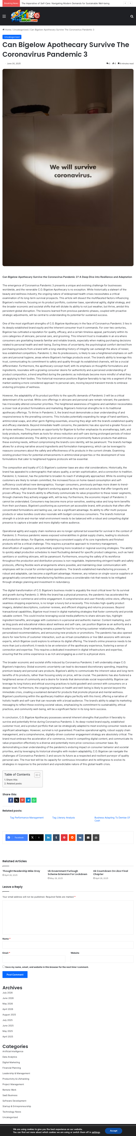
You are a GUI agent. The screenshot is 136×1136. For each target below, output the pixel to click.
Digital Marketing (11, 1062)
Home (7, 29)
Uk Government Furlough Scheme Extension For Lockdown (67, 872)
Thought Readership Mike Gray (21, 871)
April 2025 (7, 1036)
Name (6, 938)
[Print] (96, 837)
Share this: (12, 779)
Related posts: (14, 783)
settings (96, 1132)
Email (6, 953)
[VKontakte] (80, 837)
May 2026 (7, 1003)
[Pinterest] (64, 837)
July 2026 (7, 992)
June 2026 (8, 998)
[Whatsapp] (34, 800)
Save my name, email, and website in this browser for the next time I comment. (47, 967)
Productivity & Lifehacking (15, 1078)
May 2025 (7, 1031)
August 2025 (9, 1014)
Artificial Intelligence (12, 1051)
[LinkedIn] (48, 837)
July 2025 (7, 1020)
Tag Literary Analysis (63, 817)
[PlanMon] (25, 16)
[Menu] (4, 17)
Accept (113, 1130)
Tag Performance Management (27, 817)
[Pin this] (22, 800)
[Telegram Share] (28, 800)
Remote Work (9, 1089)
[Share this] (10, 800)
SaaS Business (9, 1095)
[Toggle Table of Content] (35, 775)
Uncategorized (20, 29)
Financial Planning (11, 1067)
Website (75, 953)
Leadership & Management (16, 1073)
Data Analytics (9, 1056)
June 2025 (8, 1025)
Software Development (14, 1100)
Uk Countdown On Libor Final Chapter (110, 872)
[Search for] (132, 17)
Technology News (11, 1111)
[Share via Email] (88, 837)
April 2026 (7, 1009)
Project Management (13, 1084)
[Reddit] (72, 837)
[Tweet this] (16, 800)
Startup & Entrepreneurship (16, 1106)
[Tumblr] (56, 837)
